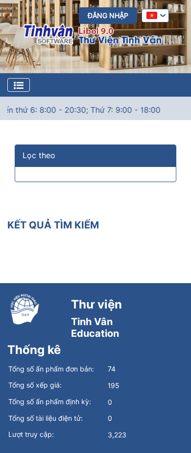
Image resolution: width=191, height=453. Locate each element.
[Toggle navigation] (18, 85)
